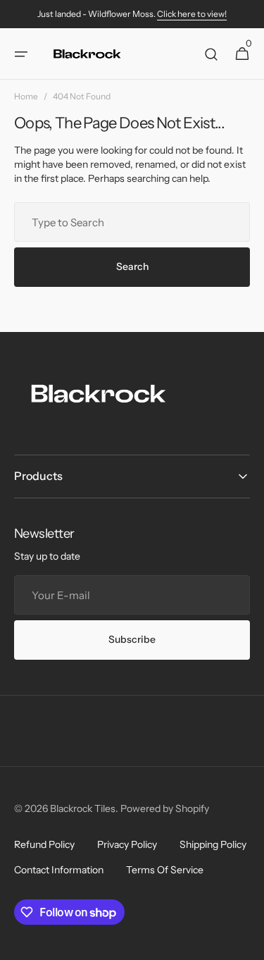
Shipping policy (213, 844)
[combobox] (132, 222)
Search (132, 266)
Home (26, 96)
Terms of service (164, 869)
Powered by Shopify (164, 808)
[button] (21, 54)
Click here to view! (192, 13)
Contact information (58, 869)
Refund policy (44, 844)
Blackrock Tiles (82, 808)
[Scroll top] (247, 943)
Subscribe (132, 639)
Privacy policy (127, 844)
